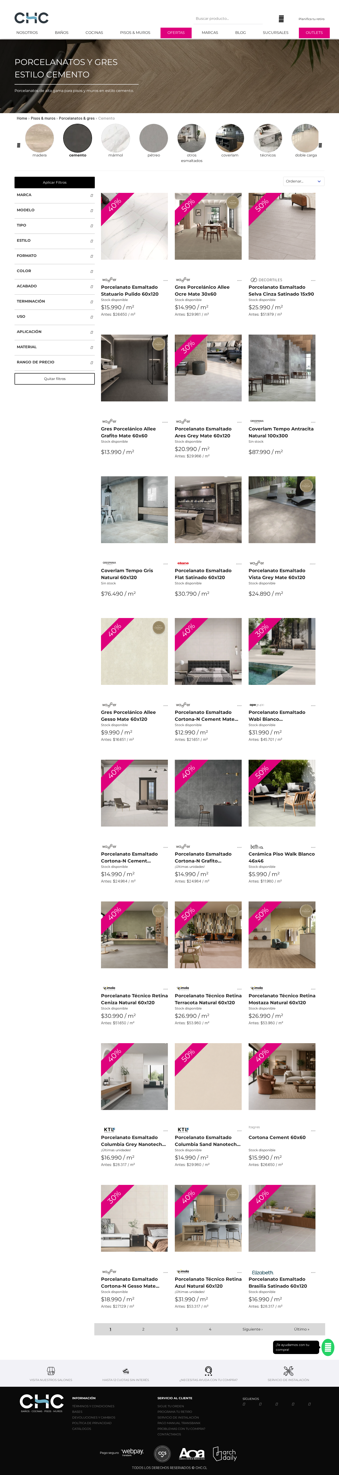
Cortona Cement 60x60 (277, 1137)
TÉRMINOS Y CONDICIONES (93, 1406)
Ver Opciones (134, 323)
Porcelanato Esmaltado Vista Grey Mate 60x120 (277, 574)
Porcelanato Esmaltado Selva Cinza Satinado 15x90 (281, 290)
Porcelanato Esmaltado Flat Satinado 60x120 (203, 574)
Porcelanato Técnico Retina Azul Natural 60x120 (208, 1282)
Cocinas (94, 32)
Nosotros (27, 32)
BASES (77, 1411)
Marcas (210, 32)
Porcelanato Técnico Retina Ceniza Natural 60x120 (134, 999)
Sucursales (275, 32)
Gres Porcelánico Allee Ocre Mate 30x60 (202, 290)
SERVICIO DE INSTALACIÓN (178, 1417)
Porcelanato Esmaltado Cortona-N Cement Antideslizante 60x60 (129, 857)
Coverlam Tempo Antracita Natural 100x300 (281, 432)
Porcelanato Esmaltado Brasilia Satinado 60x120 (278, 1282)
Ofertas (176, 32)
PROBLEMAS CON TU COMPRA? (181, 1429)
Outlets (314, 32)
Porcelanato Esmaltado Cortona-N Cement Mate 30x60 (205, 716)
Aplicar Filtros (54, 182)
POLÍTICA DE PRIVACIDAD (92, 1423)
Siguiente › (253, 1329)
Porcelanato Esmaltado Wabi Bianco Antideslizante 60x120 (277, 716)
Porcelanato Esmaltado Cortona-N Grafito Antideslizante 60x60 (203, 857)
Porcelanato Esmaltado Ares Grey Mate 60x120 (203, 432)
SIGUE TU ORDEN (171, 1406)
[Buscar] (270, 19)
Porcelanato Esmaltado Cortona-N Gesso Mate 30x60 (129, 1283)
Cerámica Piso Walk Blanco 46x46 (282, 857)
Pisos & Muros (135, 32)
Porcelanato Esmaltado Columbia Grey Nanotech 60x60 (131, 1141)
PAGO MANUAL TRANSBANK (179, 1423)
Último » (301, 1329)
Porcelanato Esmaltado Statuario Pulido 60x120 (130, 290)
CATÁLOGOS (81, 1429)
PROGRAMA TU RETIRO (175, 1411)
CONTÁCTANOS (169, 1434)
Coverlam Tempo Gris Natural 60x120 (127, 574)
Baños (61, 32)
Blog (240, 32)
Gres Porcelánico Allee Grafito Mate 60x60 (128, 432)
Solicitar (282, 464)
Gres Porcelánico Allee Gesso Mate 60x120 (128, 716)
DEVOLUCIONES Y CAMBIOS (93, 1417)
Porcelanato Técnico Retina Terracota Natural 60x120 (208, 999)
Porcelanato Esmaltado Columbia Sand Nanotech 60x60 (206, 1141)
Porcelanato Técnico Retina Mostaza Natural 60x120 (282, 999)
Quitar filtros (54, 379)
